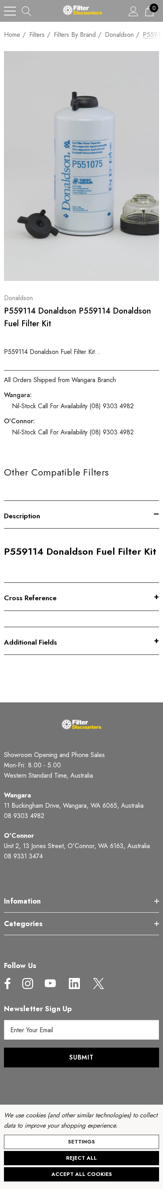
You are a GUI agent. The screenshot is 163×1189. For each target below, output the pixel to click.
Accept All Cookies (81, 1174)
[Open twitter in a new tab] (97, 983)
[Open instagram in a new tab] (27, 983)
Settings (81, 1141)
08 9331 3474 (23, 856)
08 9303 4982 (24, 815)
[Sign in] (133, 11)
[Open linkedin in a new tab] (74, 983)
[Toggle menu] (10, 11)
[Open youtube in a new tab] (50, 983)
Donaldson (18, 297)
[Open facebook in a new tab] (5, 983)
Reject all (81, 1158)
